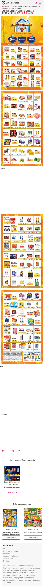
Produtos (6, 553)
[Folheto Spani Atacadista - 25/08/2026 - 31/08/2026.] (12, 474)
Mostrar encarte (12, 492)
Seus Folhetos (12, 2)
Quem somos (8, 558)
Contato (6, 561)
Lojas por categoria (10, 551)
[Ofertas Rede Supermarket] (33, 517)
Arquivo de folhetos (10, 556)
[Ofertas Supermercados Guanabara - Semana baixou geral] (11, 517)
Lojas (5, 548)
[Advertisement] (22, 191)
